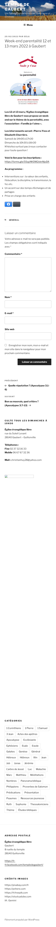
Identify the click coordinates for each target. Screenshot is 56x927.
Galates (10, 751)
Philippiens (12, 786)
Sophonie (21, 804)
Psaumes (11, 798)
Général (14, 220)
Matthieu (21, 775)
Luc (30, 769)
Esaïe (25, 745)
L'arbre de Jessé (15, 769)
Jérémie (28, 763)
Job (8, 763)
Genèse (23, 751)
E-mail (9, 313)
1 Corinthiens (13, 728)
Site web (9, 329)
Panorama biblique (31, 780)
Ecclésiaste (29, 739)
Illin (35, 757)
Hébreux (11, 757)
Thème (10, 810)
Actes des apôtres (27, 734)
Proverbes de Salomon (35, 786)
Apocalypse (12, 739)
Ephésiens (12, 745)
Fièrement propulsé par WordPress (22, 919)
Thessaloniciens (39, 804)
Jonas (17, 763)
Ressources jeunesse (32, 798)
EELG (27, 36)
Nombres (11, 780)
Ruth (9, 804)
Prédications (13, 792)
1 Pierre (29, 728)
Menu (30, 25)
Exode (35, 745)
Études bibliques (27, 810)
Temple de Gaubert (17, 7)
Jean (43, 757)
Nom (8, 297)
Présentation (31, 792)
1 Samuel (42, 728)
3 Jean (9, 734)
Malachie (41, 769)
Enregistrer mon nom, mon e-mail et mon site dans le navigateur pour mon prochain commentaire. (26, 349)
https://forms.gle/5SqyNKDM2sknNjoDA (27, 161)
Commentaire (13, 254)
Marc (9, 775)
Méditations (37, 775)
